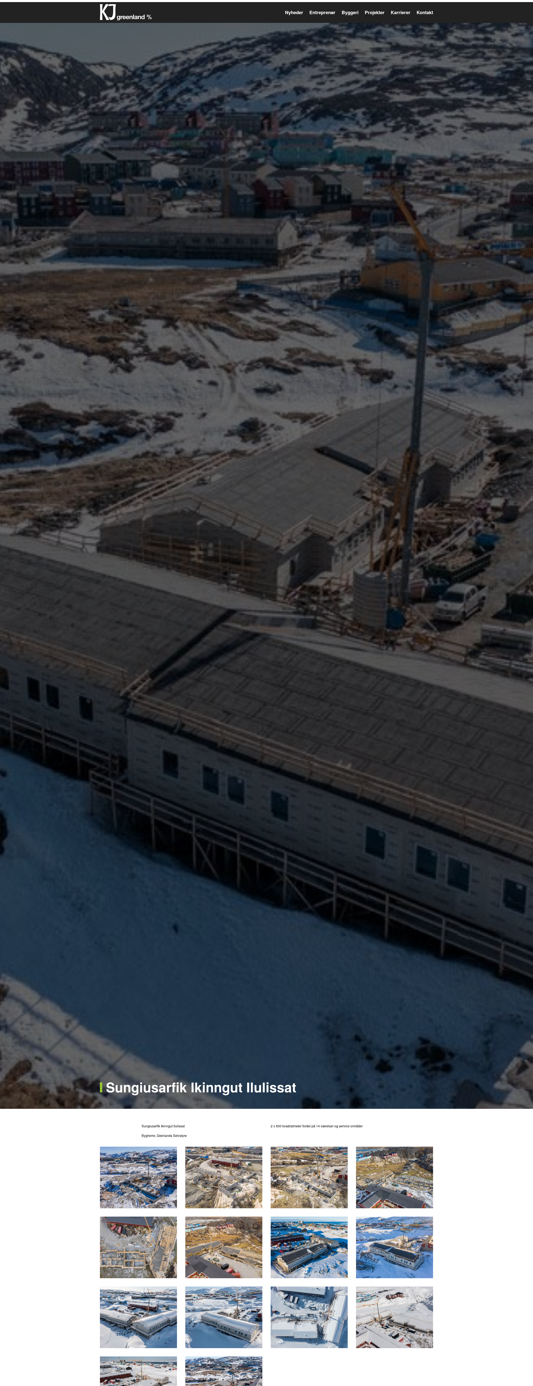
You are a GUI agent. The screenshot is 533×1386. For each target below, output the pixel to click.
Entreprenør (322, 12)
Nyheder (294, 12)
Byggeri (350, 12)
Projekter (375, 12)
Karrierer (400, 12)
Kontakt (425, 12)
